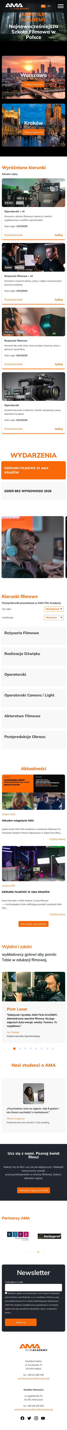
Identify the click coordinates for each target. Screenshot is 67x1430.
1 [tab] (24, 1252)
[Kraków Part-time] (33, 261)
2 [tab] (28, 1252)
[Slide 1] (20, 1048)
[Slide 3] (31, 1048)
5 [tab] (42, 1252)
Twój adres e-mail (14, 1282)
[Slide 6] (47, 1048)
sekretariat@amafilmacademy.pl (34, 1378)
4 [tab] (38, 1252)
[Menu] (60, 6)
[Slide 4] (36, 1048)
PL (43, 6)
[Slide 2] (25, 1048)
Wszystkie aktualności (33, 923)
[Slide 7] (52, 1048)
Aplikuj (59, 234)
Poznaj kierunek (13, 234)
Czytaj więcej (57, 839)
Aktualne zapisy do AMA (33, 1190)
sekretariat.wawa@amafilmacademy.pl (33, 1409)
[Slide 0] (14, 1048)
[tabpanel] (18, 1235)
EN (49, 6)
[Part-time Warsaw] (33, 326)
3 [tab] (33, 1252)
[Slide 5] (42, 1048)
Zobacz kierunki (33, 84)
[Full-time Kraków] (33, 196)
